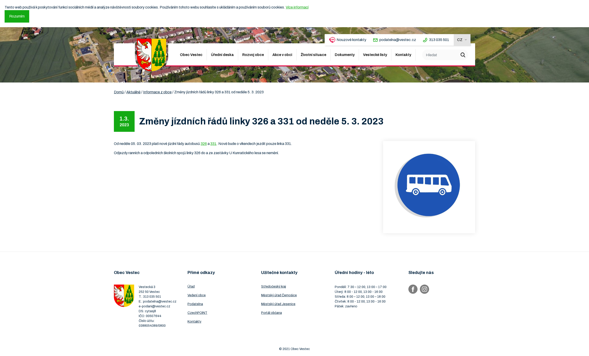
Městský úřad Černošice (279, 295)
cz (459, 40)
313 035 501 (439, 40)
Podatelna (195, 304)
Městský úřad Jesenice (278, 304)
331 (213, 144)
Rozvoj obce (253, 55)
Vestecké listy (375, 55)
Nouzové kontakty (351, 40)
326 (204, 144)
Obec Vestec (191, 55)
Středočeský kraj (273, 286)
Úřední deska (222, 55)
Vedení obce (197, 295)
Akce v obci (282, 55)
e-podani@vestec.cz (154, 306)
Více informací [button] (297, 7)
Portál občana (271, 313)
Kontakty (403, 55)
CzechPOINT (197, 313)
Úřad (191, 286)
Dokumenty (345, 55)
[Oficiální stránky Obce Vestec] (151, 55)
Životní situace (313, 55)
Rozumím (17, 16)
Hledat (463, 55)
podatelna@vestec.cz (397, 40)
